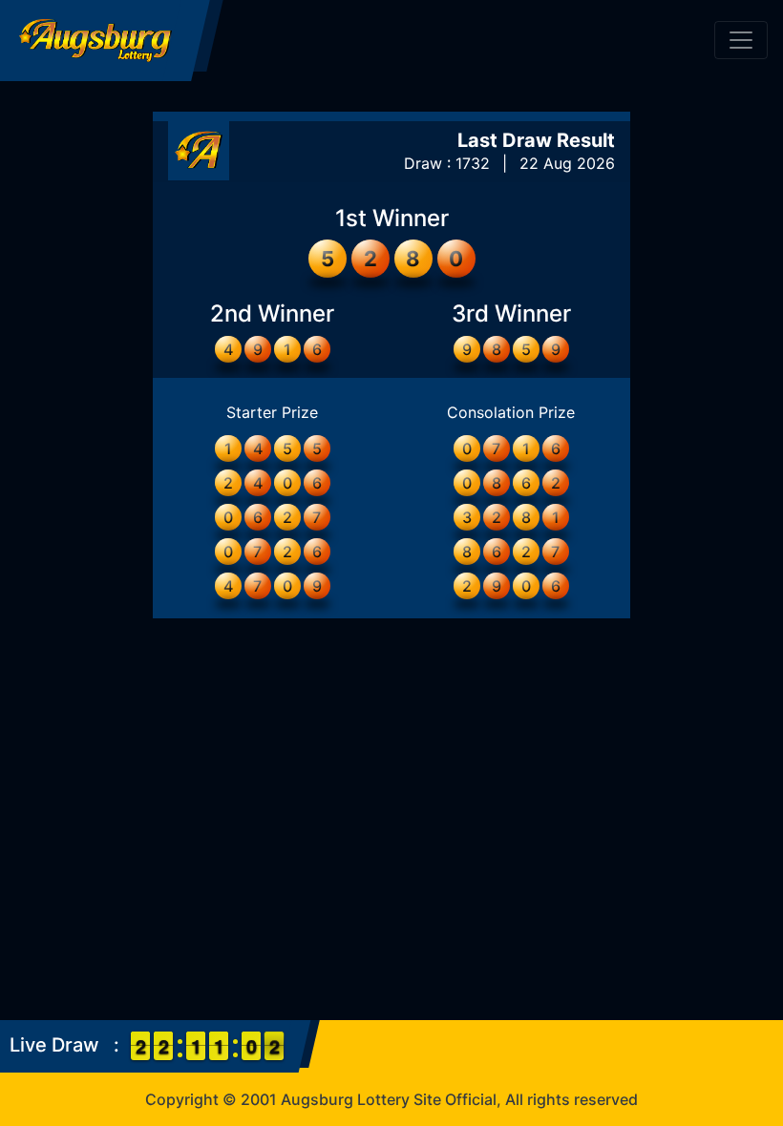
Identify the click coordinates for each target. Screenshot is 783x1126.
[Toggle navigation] (741, 40)
